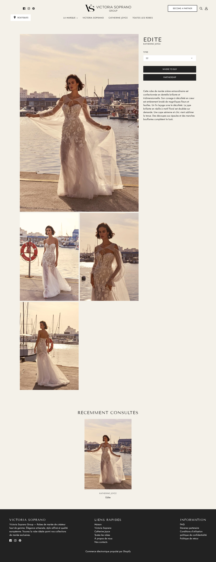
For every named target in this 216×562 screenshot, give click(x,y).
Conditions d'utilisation (191, 531)
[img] (201, 8)
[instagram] (28, 8)
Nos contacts (100, 542)
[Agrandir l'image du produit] (79, 123)
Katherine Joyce (152, 44)
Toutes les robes (143, 17)
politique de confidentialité (193, 535)
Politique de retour (189, 538)
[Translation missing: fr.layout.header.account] (206, 8)
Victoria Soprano (93, 17)
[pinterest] (33, 8)
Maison (98, 524)
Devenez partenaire (189, 528)
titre (145, 52)
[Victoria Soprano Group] (108, 8)
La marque (69, 17)
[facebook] (24, 8)
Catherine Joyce (118, 17)
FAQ (182, 524)
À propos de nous (103, 538)
